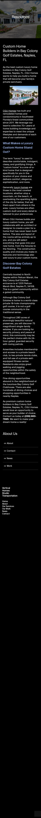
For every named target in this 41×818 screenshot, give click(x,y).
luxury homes (21, 187)
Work (9, 466)
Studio (5, 493)
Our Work (6, 509)
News (9, 458)
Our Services (8, 506)
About (10, 443)
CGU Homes (9, 111)
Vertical (6, 488)
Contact (11, 451)
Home (5, 501)
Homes (6, 490)
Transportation (9, 496)
